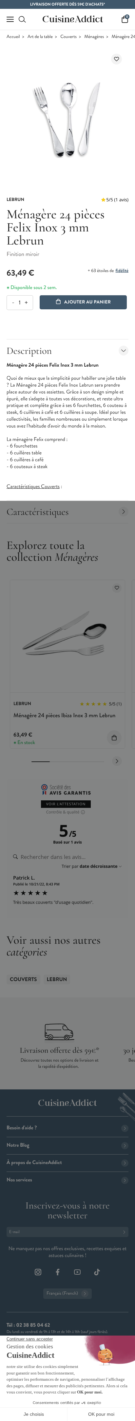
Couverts (68, 37)
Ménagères (94, 37)
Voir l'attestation (66, 804)
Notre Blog (18, 1145)
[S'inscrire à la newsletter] (125, 1232)
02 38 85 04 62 (33, 1325)
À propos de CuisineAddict (34, 1162)
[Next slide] (117, 761)
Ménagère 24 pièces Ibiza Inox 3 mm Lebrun (64, 715)
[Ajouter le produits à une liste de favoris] (117, 588)
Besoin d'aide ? (22, 1128)
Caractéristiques (38, 512)
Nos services (19, 1180)
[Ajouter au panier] (114, 737)
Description (29, 351)
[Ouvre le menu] (10, 19)
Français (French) (62, 1293)
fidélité (122, 271)
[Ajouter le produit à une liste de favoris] (116, 59)
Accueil (13, 37)
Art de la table (40, 37)
